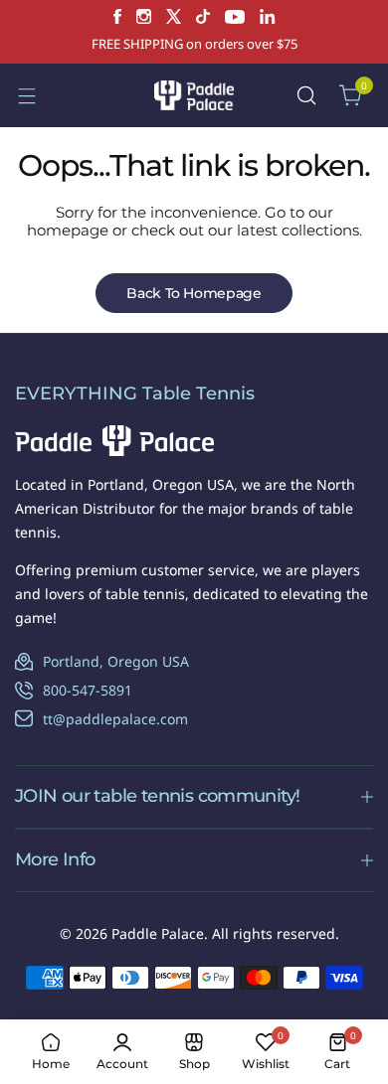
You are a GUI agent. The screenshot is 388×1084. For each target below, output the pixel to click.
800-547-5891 (87, 690)
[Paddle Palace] (194, 94)
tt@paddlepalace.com (115, 718)
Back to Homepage (194, 293)
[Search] (306, 95)
